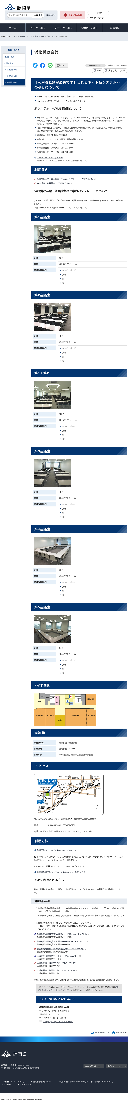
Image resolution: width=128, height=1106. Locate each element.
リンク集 (7, 1084)
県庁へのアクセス (115, 1066)
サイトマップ (25, 1084)
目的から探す (38, 27)
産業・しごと (26, 36)
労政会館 (50, 36)
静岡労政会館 (12, 76)
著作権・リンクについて (13, 1082)
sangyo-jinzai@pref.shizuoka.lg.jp (58, 1022)
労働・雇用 (39, 36)
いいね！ (63, 65)
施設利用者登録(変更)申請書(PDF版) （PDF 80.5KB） (61, 941)
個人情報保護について (42, 1082)
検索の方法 (51, 15)
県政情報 (115, 27)
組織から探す (90, 27)
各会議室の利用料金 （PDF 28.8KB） (54, 183)
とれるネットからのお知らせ (50, 157)
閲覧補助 (98, 13)
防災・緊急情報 (75, 15)
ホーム (13, 27)
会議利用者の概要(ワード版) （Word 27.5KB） (58, 956)
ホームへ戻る (121, 1032)
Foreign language (97, 17)
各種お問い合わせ (92, 1066)
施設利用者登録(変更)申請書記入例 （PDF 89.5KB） (60, 949)
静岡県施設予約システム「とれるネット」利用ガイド (61, 872)
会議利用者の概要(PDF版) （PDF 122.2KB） (57, 963)
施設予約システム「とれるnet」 (57, 850)
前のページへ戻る (101, 1032)
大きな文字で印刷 (116, 70)
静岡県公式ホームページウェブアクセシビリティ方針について (86, 1082)
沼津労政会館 (12, 70)
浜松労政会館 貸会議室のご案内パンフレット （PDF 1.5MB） (65, 179)
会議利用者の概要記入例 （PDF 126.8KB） (56, 970)
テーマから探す (63, 27)
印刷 (99, 70)
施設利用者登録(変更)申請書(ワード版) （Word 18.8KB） (62, 934)
